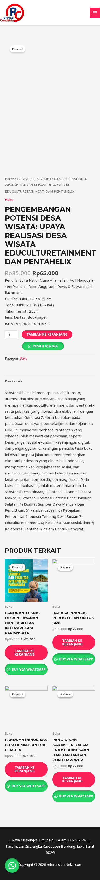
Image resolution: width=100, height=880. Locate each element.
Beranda (11, 179)
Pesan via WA (45, 346)
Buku (25, 179)
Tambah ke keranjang (46, 334)
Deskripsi (13, 381)
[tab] (50, 381)
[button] (12, 865)
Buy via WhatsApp (28, 669)
